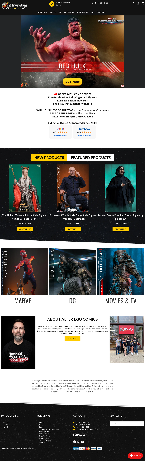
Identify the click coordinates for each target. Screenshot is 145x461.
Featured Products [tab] (91, 157)
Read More (72, 338)
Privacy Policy (44, 438)
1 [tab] (71, 237)
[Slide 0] (70, 86)
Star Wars (6, 425)
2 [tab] (74, 237)
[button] (133, 3)
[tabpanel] (72, 199)
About (41, 422)
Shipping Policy (44, 436)
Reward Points (44, 431)
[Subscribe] (142, 423)
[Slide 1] (74, 86)
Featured (6, 422)
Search (41, 427)
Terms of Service (45, 440)
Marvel (5, 427)
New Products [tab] (49, 157)
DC (4, 429)
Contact (42, 443)
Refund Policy (44, 434)
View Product (25, 229)
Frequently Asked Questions (49, 429)
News (41, 425)
